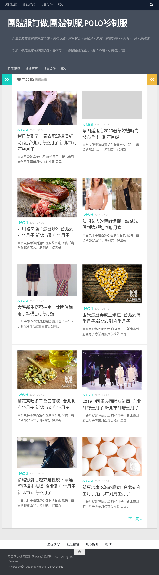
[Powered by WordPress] (22, 566)
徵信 (61, 5)
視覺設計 (46, 5)
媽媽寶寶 (28, 5)
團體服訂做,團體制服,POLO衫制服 (67, 23)
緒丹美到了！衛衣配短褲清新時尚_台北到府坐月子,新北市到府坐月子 (47, 143)
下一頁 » (135, 519)
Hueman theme (54, 566)
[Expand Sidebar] (7, 79)
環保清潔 (11, 5)
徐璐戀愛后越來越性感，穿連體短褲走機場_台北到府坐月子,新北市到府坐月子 (47, 486)
